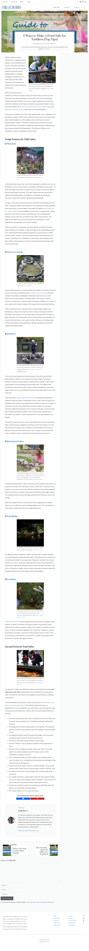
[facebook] (80, 1)
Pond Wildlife (57, 925)
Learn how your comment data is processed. (40, 902)
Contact (5, 1)
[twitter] (83, 1)
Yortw (24, 285)
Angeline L (52, 44)
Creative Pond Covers (37, 293)
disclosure (14, 1)
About (70, 916)
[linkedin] (77, 1)
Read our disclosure (46, 49)
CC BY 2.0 (29, 285)
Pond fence (11, 334)
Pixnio (41, 479)
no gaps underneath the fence (25, 398)
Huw (34, 550)
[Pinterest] (37, 799)
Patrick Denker (38, 682)
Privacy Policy (72, 920)
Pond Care (56, 7)
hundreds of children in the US (14, 109)
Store (28, 1)
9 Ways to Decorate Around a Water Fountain (19, 851)
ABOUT (22, 1)
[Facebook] (23, 799)
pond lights (14, 563)
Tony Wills (30, 369)
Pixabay (30, 90)
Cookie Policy (72, 922)
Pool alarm (11, 579)
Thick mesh (11, 144)
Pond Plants (57, 922)
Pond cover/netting (15, 252)
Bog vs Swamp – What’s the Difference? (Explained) (42, 851)
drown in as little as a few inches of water (33, 107)
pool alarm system (12, 622)
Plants (76, 7)
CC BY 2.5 (36, 369)
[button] (61, 7)
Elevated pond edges (15, 441)
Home (55, 916)
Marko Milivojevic (34, 479)
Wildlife (67, 7)
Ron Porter (48, 88)
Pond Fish (56, 920)
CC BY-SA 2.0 (39, 550)
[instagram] (85, 1)
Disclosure (72, 925)
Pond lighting (12, 516)
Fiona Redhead (36, 177)
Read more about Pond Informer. (28, 831)
